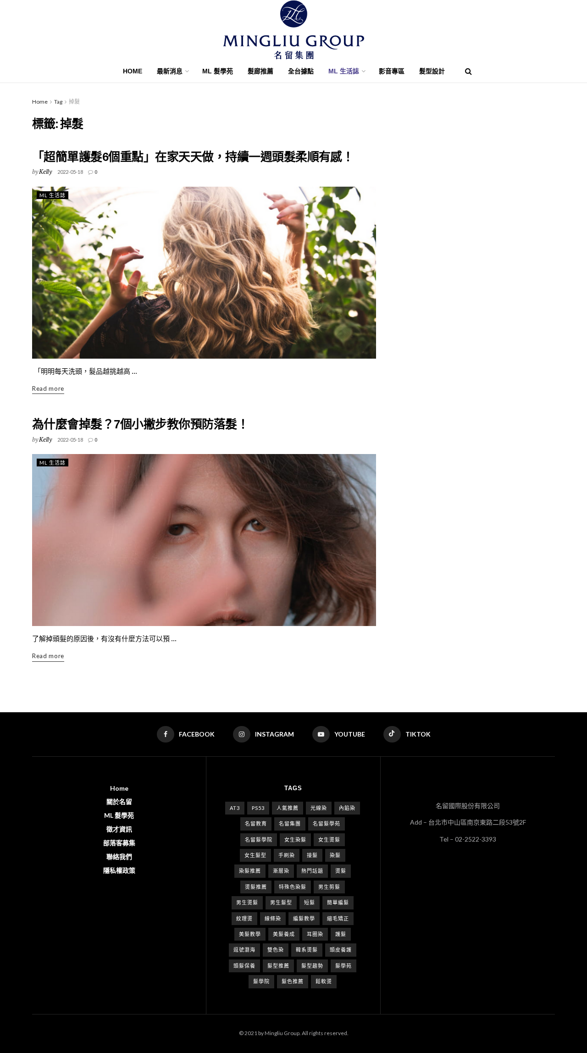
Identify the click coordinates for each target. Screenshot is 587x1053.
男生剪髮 (329, 887)
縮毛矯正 (338, 918)
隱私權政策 (119, 870)
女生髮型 (255, 855)
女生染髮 (295, 839)
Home (132, 71)
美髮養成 (284, 934)
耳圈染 (315, 934)
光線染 (318, 808)
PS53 (258, 808)
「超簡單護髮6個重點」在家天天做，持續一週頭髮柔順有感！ (193, 157)
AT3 (235, 808)
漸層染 (281, 871)
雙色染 (275, 950)
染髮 (335, 855)
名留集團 (290, 823)
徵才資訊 (119, 829)
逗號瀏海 (244, 950)
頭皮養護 (341, 950)
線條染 (273, 918)
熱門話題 (312, 871)
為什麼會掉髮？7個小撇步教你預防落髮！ (140, 424)
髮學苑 (343, 966)
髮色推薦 (293, 981)
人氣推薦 (288, 808)
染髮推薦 (250, 871)
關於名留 (119, 801)
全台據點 (301, 71)
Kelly (45, 171)
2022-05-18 (70, 172)
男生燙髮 (247, 902)
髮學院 (261, 981)
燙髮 (340, 871)
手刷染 (286, 855)
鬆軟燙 (324, 981)
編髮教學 (304, 918)
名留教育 (256, 823)
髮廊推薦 (260, 71)
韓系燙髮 (307, 950)
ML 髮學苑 (217, 71)
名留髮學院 (258, 839)
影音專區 (391, 71)
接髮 (312, 855)
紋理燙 (244, 918)
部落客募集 (119, 843)
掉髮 (74, 101)
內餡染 (347, 808)
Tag (58, 101)
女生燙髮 (329, 839)
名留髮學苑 (326, 823)
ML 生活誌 (52, 195)
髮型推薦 (278, 966)
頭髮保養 (244, 966)
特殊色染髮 (292, 887)
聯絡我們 (119, 856)
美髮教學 (250, 934)
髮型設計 (432, 71)
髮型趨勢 (312, 966)
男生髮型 (281, 902)
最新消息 (170, 71)
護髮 (340, 934)
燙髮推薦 (256, 887)
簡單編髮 (338, 902)
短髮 (309, 902)
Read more (48, 388)
